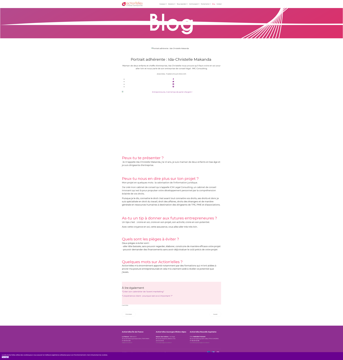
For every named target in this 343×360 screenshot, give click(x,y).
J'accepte (5, 357)
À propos (162, 4)
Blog (213, 4)
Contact (219, 4)
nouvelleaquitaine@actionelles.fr (199, 342)
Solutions (171, 4)
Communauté (193, 4)
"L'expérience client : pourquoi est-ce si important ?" (147, 296)
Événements (205, 4)
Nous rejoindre (181, 4)
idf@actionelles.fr (127, 342)
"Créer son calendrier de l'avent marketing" (143, 291)
